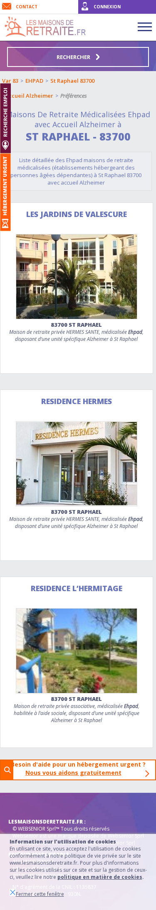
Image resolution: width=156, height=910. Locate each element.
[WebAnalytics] (25, 805)
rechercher (74, 57)
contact (26, 7)
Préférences (73, 95)
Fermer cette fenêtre (40, 894)
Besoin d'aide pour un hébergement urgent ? (81, 768)
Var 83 (10, 80)
